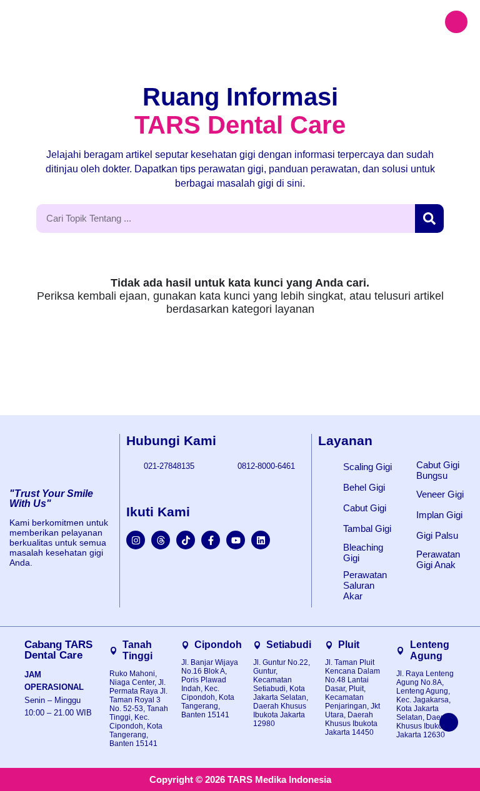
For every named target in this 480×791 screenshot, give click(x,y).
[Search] (429, 218)
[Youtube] (235, 540)
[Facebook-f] (210, 540)
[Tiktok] (185, 540)
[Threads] (160, 540)
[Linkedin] (260, 540)
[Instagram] (135, 540)
